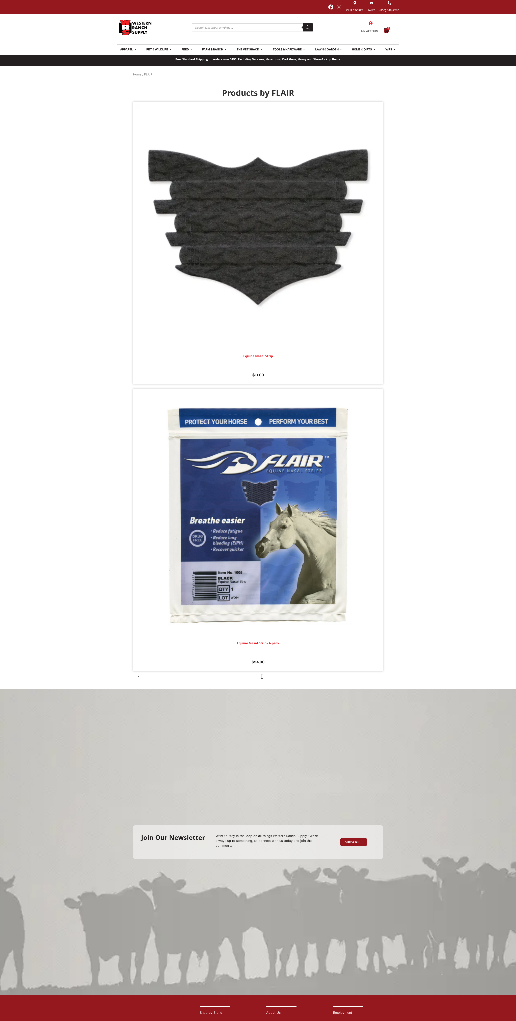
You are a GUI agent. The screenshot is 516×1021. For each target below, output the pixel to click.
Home (137, 74)
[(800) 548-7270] (389, 3)
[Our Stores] (355, 3)
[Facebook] (331, 7)
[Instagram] (339, 7)
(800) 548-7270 (389, 10)
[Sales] (371, 3)
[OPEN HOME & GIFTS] (374, 49)
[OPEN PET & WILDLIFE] (170, 49)
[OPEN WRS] (394, 49)
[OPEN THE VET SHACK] (261, 49)
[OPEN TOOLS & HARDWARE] (304, 49)
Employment (342, 1013)
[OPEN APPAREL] (135, 49)
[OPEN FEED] (191, 49)
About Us (273, 1013)
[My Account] (370, 23)
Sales (371, 10)
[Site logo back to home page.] (135, 27)
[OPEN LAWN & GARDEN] (341, 49)
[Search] (308, 27)
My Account (370, 31)
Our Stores (354, 10)
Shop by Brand (211, 1013)
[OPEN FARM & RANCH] (225, 49)
